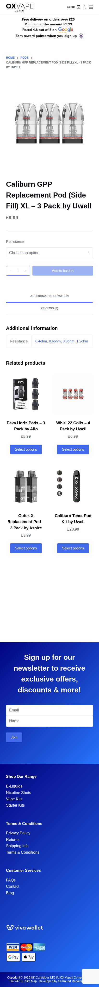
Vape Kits (14, 799)
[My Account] (84, 7)
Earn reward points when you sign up (46, 36)
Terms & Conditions (22, 852)
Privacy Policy (18, 833)
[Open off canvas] (91, 7)
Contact (12, 886)
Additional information (49, 296)
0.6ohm (55, 341)
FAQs (11, 880)
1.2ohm (82, 341)
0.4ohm (41, 341)
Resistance (15, 242)
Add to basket (63, 271)
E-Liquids (14, 786)
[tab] (49, 296)
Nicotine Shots (18, 793)
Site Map (31, 981)
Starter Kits (15, 805)
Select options (26, 449)
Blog (10, 893)
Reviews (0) (49, 308)
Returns (12, 840)
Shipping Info (17, 846)
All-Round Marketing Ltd (73, 981)
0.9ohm (68, 341)
